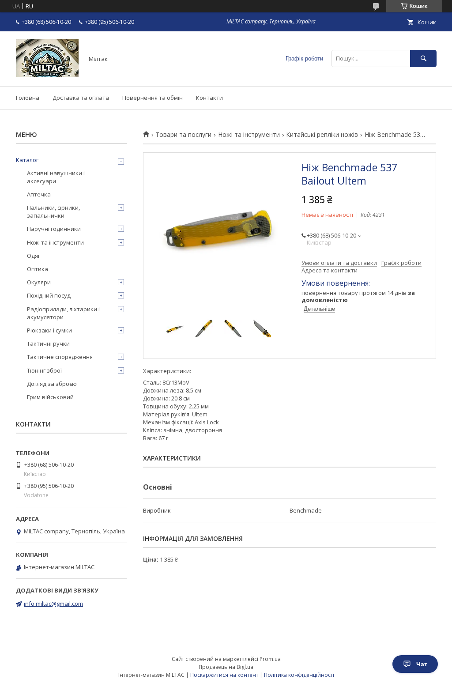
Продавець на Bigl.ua (226, 667)
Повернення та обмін (152, 98)
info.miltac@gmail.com (53, 603)
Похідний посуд (49, 295)
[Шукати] (423, 58)
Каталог (27, 160)
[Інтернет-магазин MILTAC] (47, 75)
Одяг (33, 256)
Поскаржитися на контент (224, 675)
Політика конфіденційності (299, 675)
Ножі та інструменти (249, 134)
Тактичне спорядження (60, 357)
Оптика (37, 269)
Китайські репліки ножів (322, 134)
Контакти (209, 98)
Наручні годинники (54, 229)
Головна (27, 98)
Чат (421, 664)
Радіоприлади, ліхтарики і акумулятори (63, 313)
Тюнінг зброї (44, 370)
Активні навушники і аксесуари (56, 177)
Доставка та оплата (81, 98)
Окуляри (39, 282)
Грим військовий (50, 397)
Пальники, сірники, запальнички (53, 211)
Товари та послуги (183, 134)
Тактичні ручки (48, 343)
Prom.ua (270, 659)
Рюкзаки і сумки (49, 330)
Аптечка (39, 194)
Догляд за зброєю (52, 384)
